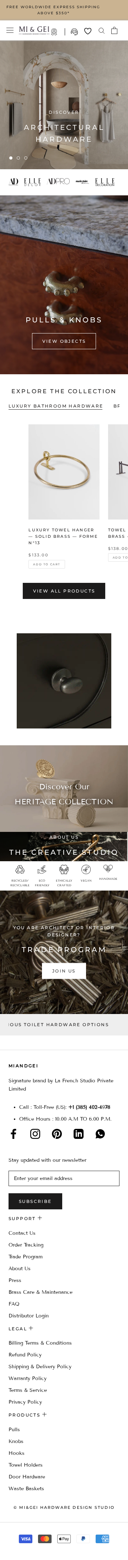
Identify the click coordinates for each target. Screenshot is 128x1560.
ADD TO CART (46, 564)
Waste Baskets (26, 1489)
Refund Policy (25, 1355)
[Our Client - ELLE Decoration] (107, 182)
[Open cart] (114, 30)
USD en (29, 1548)
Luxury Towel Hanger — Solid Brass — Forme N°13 (63, 536)
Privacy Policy (25, 1402)
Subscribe (35, 1201)
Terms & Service (28, 1390)
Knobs (16, 1441)
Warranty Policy (28, 1378)
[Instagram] (35, 1134)
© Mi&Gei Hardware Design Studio (64, 1507)
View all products (64, 591)
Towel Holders (26, 1465)
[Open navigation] (10, 30)
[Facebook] (13, 1134)
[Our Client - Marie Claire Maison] (85, 182)
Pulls (14, 1430)
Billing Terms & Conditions (40, 1343)
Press (15, 1280)
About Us (20, 1269)
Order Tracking (26, 1245)
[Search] (101, 30)
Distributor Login (29, 1316)
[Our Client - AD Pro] (61, 182)
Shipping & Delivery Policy (40, 1367)
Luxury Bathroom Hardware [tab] (56, 406)
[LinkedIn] (79, 1134)
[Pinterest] (57, 1134)
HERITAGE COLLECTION (64, 801)
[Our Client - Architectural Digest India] (16, 182)
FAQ (14, 1304)
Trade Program (57, 31)
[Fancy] (100, 1134)
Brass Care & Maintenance (41, 1292)
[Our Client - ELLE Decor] (35, 182)
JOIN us (64, 971)
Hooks (17, 1453)
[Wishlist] (88, 31)
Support (75, 31)
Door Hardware (27, 1477)
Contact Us (22, 1233)
